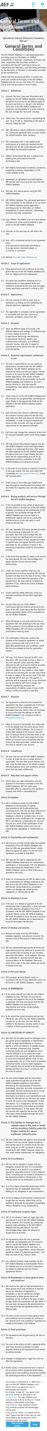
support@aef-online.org (28, 473)
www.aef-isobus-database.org (25, 257)
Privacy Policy (11, 1397)
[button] (17, 1424)
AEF (33, 7)
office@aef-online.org (15, 717)
